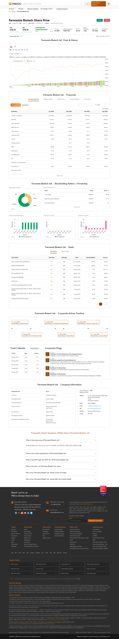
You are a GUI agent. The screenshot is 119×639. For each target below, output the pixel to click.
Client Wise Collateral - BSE (99, 542)
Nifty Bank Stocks (15, 569)
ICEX (54, 552)
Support (13, 538)
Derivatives (45, 531)
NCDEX (32, 552)
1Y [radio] (24, 50)
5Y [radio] (27, 50)
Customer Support (62, 9)
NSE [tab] (11, 46)
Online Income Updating (76, 533)
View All (59, 175)
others (78, 579)
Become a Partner (33, 9)
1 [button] (100, 304)
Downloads (14, 536)
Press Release (27, 531)
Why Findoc (14, 531)
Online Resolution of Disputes (31, 546)
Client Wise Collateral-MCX (99, 546)
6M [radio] (22, 50)
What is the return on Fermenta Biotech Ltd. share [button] (43, 466)
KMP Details (27, 540)
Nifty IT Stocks (65, 573)
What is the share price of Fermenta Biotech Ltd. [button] (43, 440)
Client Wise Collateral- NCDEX (100, 548)
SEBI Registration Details (76, 546)
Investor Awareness (74, 529)
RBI (50, 552)
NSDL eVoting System (75, 531)
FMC (43, 552)
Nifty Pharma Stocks (41, 573)
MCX (27, 552)
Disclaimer (13, 546)
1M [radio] (16, 50)
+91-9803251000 (55, 504)
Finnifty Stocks (39, 569)
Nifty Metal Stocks (91, 573)
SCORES (95, 536)
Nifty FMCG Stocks (15, 573)
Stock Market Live (65, 564)
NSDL (46, 552)
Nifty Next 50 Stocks (41, 564)
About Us (13, 529)
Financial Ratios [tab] (74, 99)
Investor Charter (28, 533)
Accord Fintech (102, 636)
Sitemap (95, 533)
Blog (12, 542)
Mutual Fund (46, 533)
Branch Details (27, 536)
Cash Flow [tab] (87, 99)
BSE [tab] (15, 46)
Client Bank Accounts (75, 536)
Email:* (70, 518)
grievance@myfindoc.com (86, 504)
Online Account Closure (98, 538)
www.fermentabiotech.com (94, 408)
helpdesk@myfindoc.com (57, 512)
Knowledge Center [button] (46, 9)
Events (25, 529)
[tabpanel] (59, 70)
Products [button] (11, 9)
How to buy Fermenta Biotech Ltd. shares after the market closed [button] (48, 479)
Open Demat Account (96, 4)
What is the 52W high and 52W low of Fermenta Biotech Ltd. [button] (47, 460)
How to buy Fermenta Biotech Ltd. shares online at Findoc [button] (46, 473)
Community (27, 542)
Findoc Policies (96, 529)
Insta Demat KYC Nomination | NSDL (79, 538)
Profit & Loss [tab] (61, 99)
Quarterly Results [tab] (33, 99)
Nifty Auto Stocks (91, 569)
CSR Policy (72, 544)
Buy (100, 20)
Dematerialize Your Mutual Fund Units (79, 548)
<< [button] (98, 304)
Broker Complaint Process (30, 544)
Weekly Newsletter (59, 531)
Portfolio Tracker (47, 538)
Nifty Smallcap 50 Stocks (93, 564)
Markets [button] (20, 9)
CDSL (19, 552)
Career (13, 540)
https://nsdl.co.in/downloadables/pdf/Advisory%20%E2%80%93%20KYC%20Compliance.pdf (32, 623)
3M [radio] (19, 50)
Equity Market (46, 529)
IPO (44, 536)
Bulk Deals (53, 251)
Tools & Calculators (59, 536)
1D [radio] (10, 50)
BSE (16, 552)
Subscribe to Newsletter (95, 520)
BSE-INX (59, 552)
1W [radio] (13, 50)
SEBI (24, 552)
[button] (11, 54)
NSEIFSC (38, 552)
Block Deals (65, 251)
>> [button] (107, 304)
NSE (12, 552)
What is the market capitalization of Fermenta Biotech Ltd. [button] (46, 453)
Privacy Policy (14, 544)
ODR (94, 540)
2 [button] (103, 304)
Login (87, 4)
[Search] (81, 3)
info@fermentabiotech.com (94, 406)
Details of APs (27, 538)
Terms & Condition (97, 531)
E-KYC (71, 540)
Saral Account (73, 542)
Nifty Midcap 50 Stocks (67, 569)
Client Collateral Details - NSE (100, 544)
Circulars (65, 552)
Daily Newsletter (59, 529)
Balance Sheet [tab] (48, 99)
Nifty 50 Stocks (14, 564)
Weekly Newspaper (59, 533)
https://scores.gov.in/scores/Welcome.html (57, 619)
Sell (107, 20)
